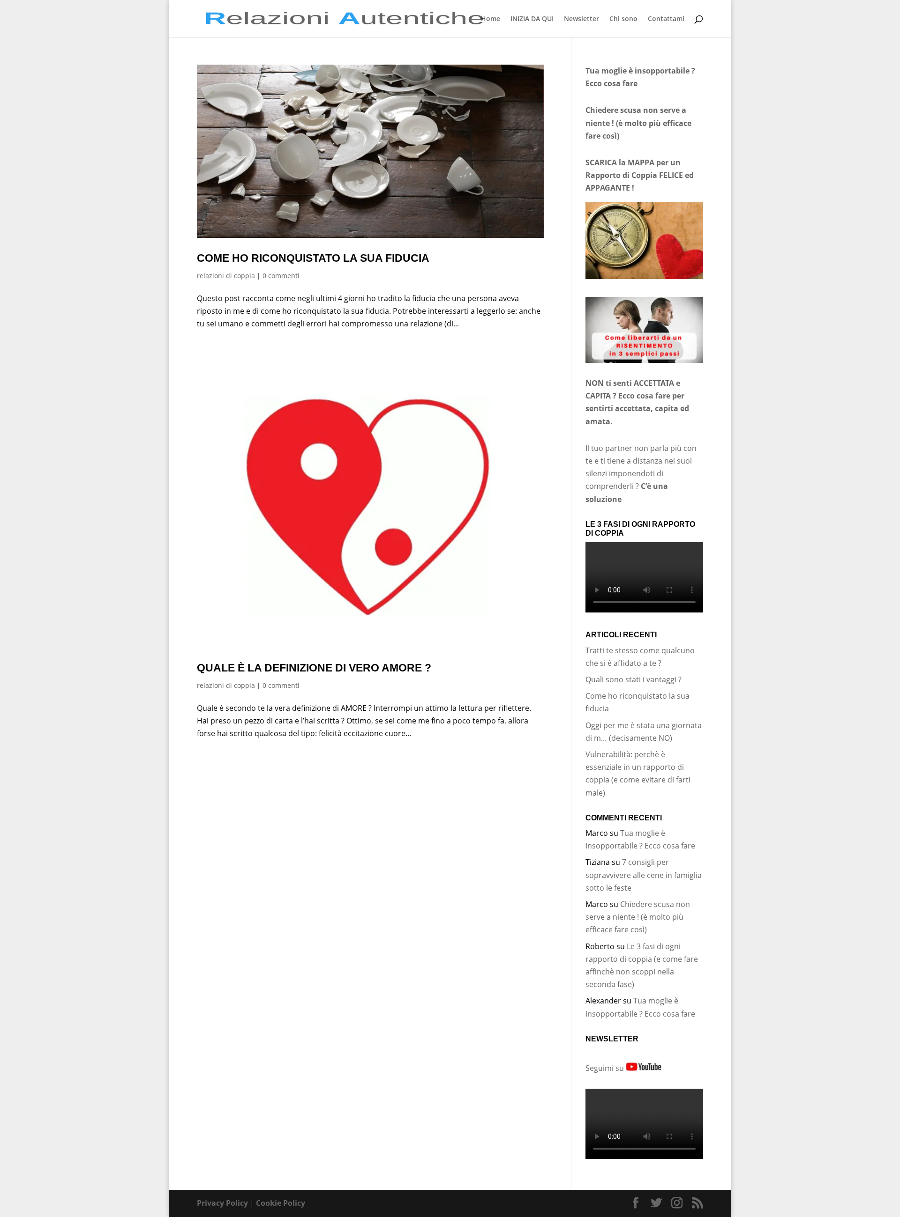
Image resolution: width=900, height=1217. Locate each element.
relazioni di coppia (226, 275)
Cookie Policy (280, 1203)
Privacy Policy (222, 1203)
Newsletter (581, 19)
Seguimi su (605, 1068)
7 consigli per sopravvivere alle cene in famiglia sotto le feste (643, 874)
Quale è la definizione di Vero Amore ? (314, 668)
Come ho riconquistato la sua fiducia (313, 258)
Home (490, 19)
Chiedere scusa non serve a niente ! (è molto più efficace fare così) (637, 917)
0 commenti (281, 275)
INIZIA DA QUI (532, 19)
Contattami (666, 19)
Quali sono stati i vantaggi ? (633, 679)
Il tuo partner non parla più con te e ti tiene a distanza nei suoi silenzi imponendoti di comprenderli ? (641, 473)
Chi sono (623, 19)
